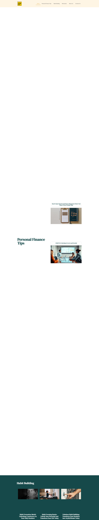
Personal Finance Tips (46, 3)
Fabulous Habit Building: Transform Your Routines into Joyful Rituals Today (71, 516)
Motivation (64, 3)
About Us (71, 3)
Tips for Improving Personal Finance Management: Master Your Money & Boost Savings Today (66, 204)
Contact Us (77, 3)
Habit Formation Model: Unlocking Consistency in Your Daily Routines (28, 516)
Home (38, 3)
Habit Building (57, 3)
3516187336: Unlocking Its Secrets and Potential (66, 243)
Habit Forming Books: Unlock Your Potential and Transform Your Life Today (49, 516)
